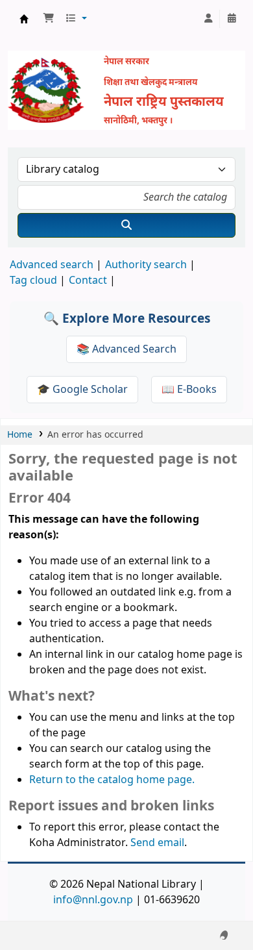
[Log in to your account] (208, 18)
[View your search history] (232, 18)
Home (19, 435)
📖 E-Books (189, 389)
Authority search (146, 265)
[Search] (126, 225)
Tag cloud (33, 280)
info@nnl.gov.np (93, 900)
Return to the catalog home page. (112, 780)
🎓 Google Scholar (82, 389)
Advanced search (51, 265)
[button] (49, 18)
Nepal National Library (24, 18)
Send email (157, 843)
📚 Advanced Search (126, 349)
